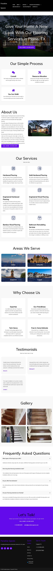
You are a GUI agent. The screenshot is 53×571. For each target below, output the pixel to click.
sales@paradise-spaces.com (31, 525)
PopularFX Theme (14, 569)
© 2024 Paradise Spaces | (6, 569)
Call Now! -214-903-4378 (26, 47)
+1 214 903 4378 (18, 525)
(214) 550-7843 (40, 550)
